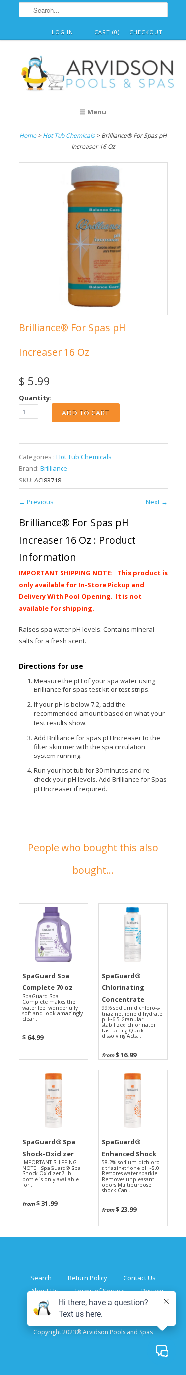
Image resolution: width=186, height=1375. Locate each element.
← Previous (36, 501)
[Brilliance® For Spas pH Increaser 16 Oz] (93, 308)
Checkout (146, 32)
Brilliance (53, 468)
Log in (62, 32)
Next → (157, 501)
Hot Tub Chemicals (69, 135)
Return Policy (87, 1277)
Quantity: (35, 397)
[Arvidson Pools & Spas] (98, 75)
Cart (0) (107, 32)
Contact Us (140, 1277)
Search (41, 1277)
